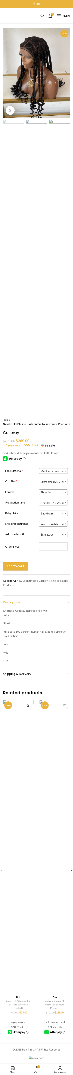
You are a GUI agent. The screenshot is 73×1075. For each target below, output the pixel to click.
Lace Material (14, 470)
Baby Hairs (11, 513)
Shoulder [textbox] (52, 492)
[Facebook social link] (34, 4)
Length (9, 492)
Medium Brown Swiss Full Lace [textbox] (54, 471)
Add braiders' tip (15, 534)
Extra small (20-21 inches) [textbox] (54, 481)
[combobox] (53, 471)
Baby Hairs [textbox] (52, 513)
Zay (54, 997)
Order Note (12, 546)
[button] (7, 73)
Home (6, 419)
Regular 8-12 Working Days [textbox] (54, 502)
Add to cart (15, 566)
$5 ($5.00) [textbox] (52, 534)
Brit (18, 997)
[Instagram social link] (38, 4)
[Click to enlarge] (10, 110)
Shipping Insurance (17, 523)
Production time (15, 502)
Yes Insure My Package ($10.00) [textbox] (54, 524)
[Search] (42, 16)
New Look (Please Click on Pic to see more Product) (36, 424)
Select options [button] (28, 705)
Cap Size (11, 481)
